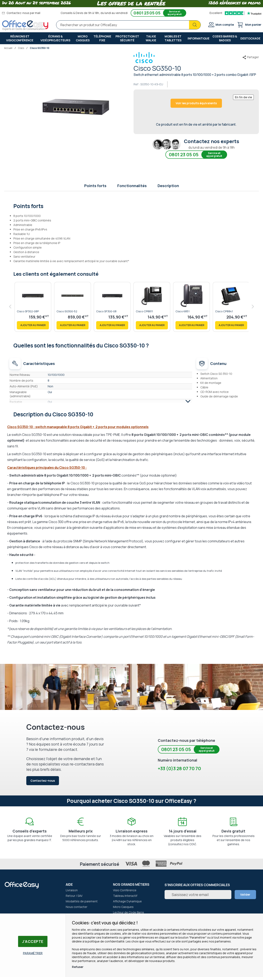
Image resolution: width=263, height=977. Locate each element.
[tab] (131, 205)
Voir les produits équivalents (196, 103)
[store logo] (25, 25)
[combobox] (128, 24)
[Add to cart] (33, 325)
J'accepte (32, 941)
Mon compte (225, 25)
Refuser (77, 967)
